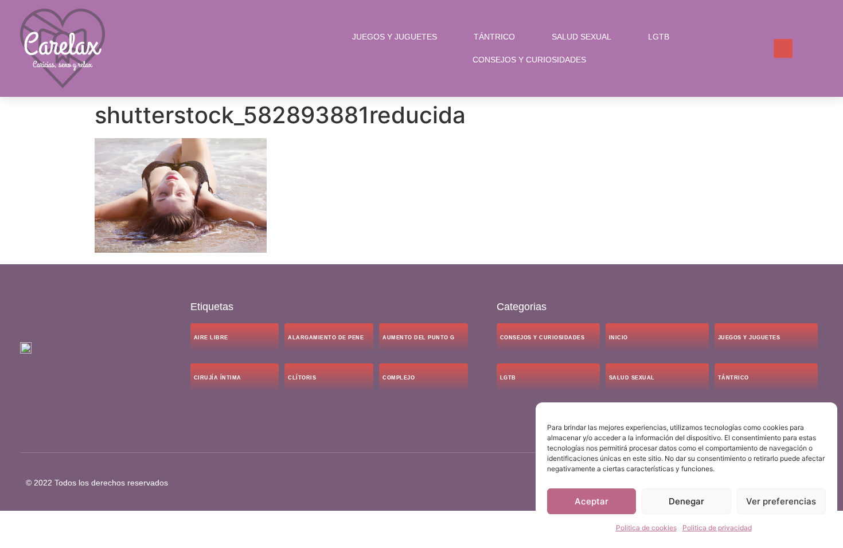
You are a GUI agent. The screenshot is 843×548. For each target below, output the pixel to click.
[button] (783, 48)
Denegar (686, 501)
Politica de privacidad (717, 527)
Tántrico (494, 36)
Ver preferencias (781, 501)
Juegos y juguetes (394, 36)
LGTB (658, 36)
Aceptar (591, 501)
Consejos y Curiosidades (529, 59)
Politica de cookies (646, 527)
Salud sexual (581, 36)
